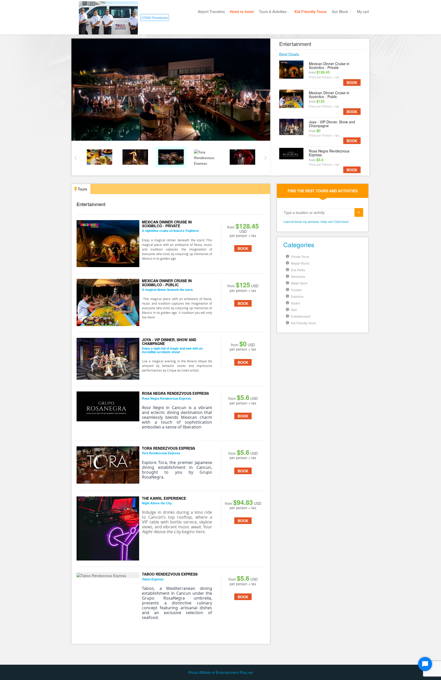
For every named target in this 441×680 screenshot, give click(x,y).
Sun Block (340, 11)
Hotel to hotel (242, 11)
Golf (294, 309)
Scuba (295, 303)
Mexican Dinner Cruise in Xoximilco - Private (329, 65)
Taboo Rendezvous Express (170, 574)
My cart (363, 11)
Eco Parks (298, 270)
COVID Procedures (154, 17)
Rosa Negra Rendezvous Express (329, 152)
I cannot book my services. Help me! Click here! (316, 221)
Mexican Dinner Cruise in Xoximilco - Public (329, 94)
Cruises (296, 290)
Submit (358, 212)
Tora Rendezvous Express (168, 448)
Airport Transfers (211, 11)
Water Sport (299, 283)
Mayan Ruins (300, 263)
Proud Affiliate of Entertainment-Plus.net (220, 672)
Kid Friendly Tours (311, 11)
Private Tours (300, 256)
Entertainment (300, 316)
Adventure (298, 276)
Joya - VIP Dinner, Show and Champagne (332, 123)
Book (352, 82)
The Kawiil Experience (164, 498)
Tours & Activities (272, 11)
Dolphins (297, 296)
